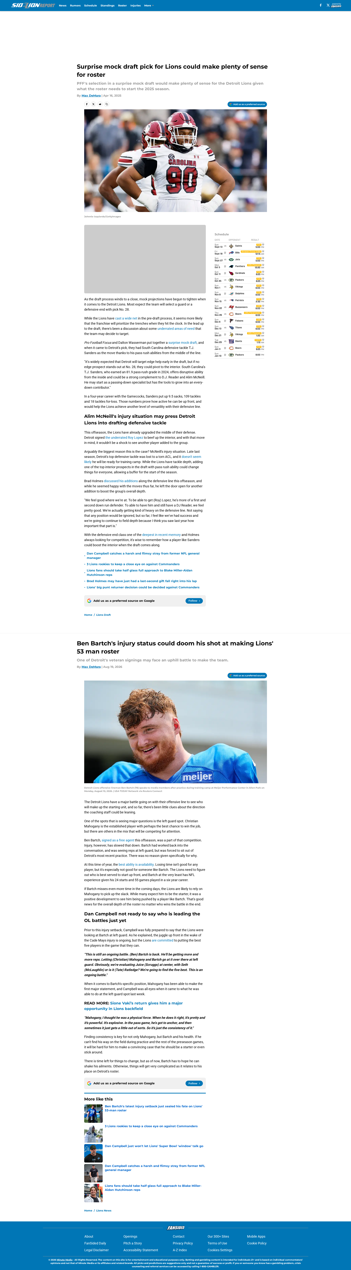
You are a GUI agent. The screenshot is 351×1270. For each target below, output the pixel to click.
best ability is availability (136, 864)
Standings (107, 5)
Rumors (75, 5)
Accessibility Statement (140, 1250)
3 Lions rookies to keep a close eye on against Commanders (133, 564)
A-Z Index (180, 1250)
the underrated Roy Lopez (124, 437)
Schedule (90, 5)
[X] (328, 5)
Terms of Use (217, 1243)
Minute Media (64, 1259)
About (88, 1236)
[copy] (106, 104)
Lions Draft (103, 615)
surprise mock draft (182, 343)
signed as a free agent (118, 840)
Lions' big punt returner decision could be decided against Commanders (143, 587)
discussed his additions (121, 481)
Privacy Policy (183, 1243)
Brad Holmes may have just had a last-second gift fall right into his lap (142, 581)
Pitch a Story (132, 1243)
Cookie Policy (257, 1243)
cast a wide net (126, 318)
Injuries (135, 5)
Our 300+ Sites (218, 1236)
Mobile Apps (256, 1236)
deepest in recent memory (161, 535)
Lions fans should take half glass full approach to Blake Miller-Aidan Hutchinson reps (139, 573)
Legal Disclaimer (96, 1250)
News (62, 5)
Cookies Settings (220, 1250)
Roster (122, 5)
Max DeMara (91, 95)
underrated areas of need (176, 329)
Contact (178, 1236)
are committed (162, 940)
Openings (130, 1236)
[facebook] (321, 5)
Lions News (103, 1210)
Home (88, 615)
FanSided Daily (95, 1243)
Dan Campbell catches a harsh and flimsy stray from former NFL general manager (143, 556)
